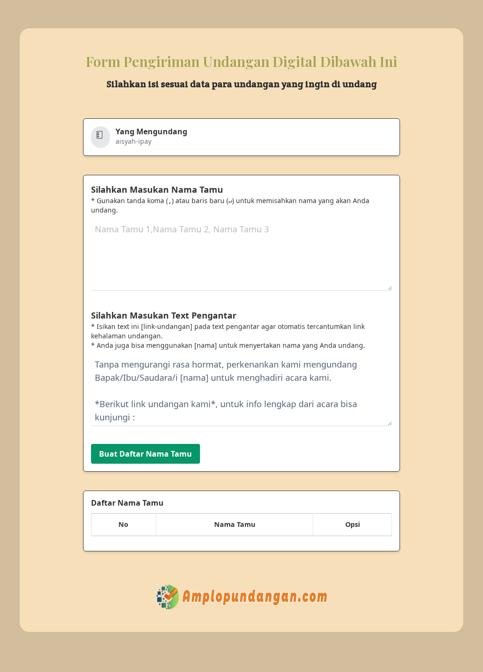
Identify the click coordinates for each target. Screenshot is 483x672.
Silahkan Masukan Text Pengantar (163, 315)
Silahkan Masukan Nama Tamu (157, 189)
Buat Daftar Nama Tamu (145, 454)
